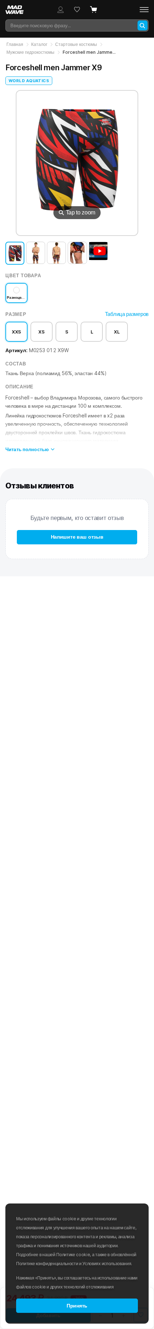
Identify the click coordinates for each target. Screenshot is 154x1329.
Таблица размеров (127, 314)
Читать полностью (27, 449)
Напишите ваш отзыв (77, 537)
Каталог (39, 44)
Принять (77, 1306)
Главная (14, 44)
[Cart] (93, 9)
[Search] (143, 25)
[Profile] (60, 9)
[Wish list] (77, 9)
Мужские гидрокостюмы (30, 52)
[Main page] (18, 9)
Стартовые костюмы (76, 44)
